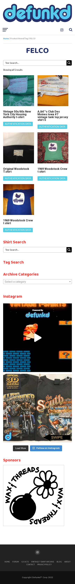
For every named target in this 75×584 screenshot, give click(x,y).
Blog (59, 561)
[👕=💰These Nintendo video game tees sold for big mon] (37, 337)
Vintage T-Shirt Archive (42, 561)
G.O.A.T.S (25, 561)
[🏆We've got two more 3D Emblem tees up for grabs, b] (37, 408)
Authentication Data (18, 124)
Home (6, 38)
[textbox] (37, 281)
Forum (15, 561)
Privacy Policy (44, 564)
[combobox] (37, 281)
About (67, 561)
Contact (30, 564)
